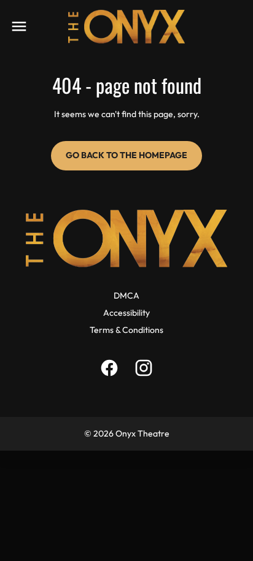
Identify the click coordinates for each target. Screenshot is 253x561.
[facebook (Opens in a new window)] (109, 368)
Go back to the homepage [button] (126, 155)
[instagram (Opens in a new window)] (144, 368)
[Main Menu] (19, 26)
